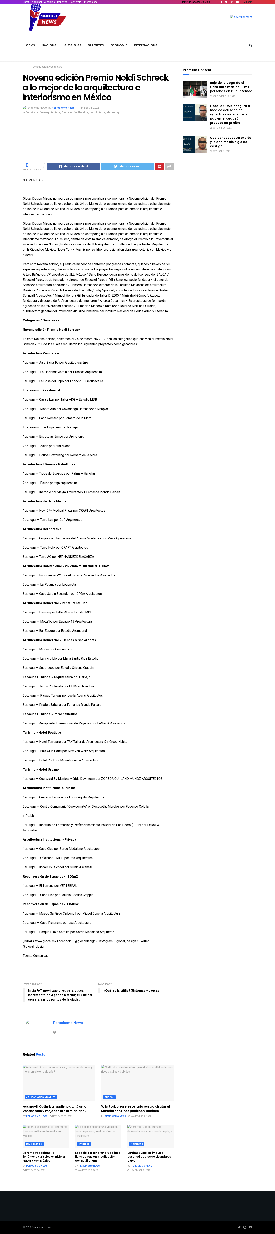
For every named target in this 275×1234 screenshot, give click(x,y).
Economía (75, 2)
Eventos (84, 1144)
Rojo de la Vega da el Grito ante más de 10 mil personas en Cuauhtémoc (231, 87)
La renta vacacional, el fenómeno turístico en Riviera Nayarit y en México (44, 1157)
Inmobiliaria (97, 112)
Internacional (91, 2)
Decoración (69, 112)
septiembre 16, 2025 (223, 96)
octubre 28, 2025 (222, 128)
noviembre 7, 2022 (62, 1116)
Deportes (62, 2)
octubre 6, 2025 (221, 151)
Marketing (113, 112)
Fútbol (109, 1097)
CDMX (26, 2)
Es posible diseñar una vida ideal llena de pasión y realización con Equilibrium (98, 1157)
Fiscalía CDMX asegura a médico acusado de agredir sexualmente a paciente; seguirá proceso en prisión (230, 114)
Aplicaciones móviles (41, 1097)
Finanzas (137, 1144)
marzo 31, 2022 (90, 108)
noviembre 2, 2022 (87, 1170)
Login (249, 2)
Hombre (83, 112)
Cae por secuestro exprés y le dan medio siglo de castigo (231, 142)
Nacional (37, 2)
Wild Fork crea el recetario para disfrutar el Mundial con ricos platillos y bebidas (135, 1108)
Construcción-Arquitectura (47, 67)
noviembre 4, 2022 (35, 1170)
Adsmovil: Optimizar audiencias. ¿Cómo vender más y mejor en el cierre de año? (54, 1108)
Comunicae (41, 955)
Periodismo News (63, 108)
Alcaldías (49, 2)
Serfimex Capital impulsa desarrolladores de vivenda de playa (149, 1157)
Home (26, 67)
